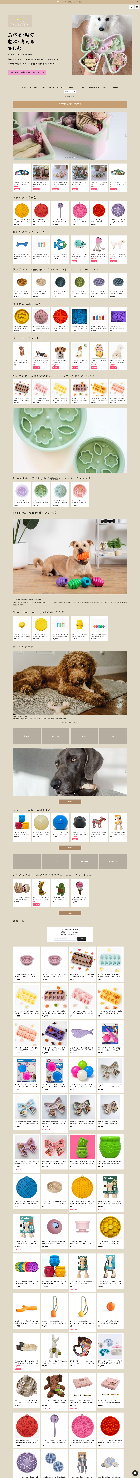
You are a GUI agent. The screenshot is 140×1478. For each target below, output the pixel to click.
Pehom (115, 87)
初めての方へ (71, 96)
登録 (82, 938)
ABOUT (71, 87)
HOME (24, 87)
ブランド (42, 87)
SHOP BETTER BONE (70, 722)
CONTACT (81, 87)
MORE (70, 802)
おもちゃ (51, 87)
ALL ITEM (33, 87)
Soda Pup (105, 87)
